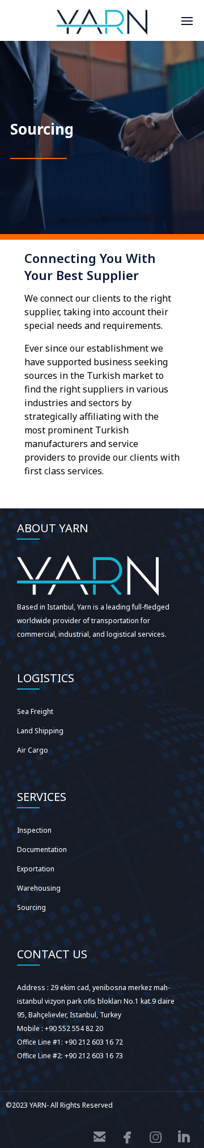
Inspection (34, 830)
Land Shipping (40, 731)
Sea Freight (35, 711)
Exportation (35, 869)
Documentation (42, 849)
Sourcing (31, 907)
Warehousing (39, 888)
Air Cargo (32, 750)
